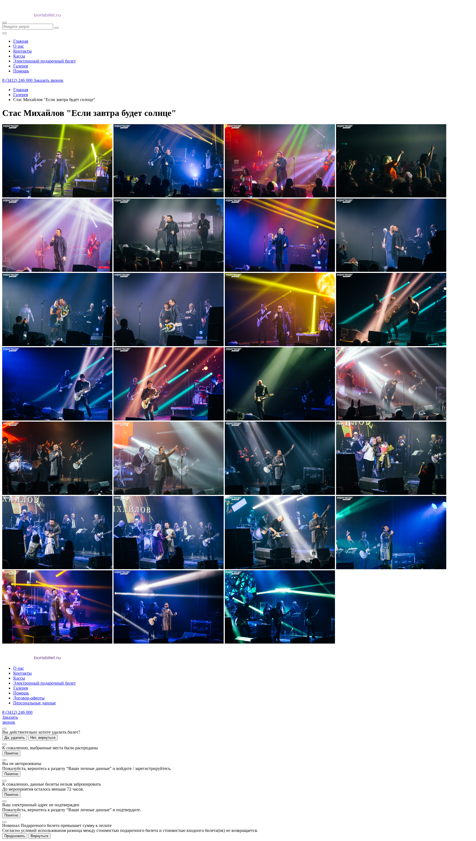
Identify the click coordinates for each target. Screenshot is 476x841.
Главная (20, 89)
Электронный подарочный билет (44, 683)
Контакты (22, 673)
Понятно (11, 753)
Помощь (21, 693)
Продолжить (14, 836)
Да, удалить (14, 738)
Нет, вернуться (42, 738)
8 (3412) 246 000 (18, 80)
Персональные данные (34, 703)
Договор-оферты (29, 698)
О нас (18, 668)
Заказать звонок (48, 80)
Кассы (19, 678)
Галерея (20, 94)
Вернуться (39, 836)
